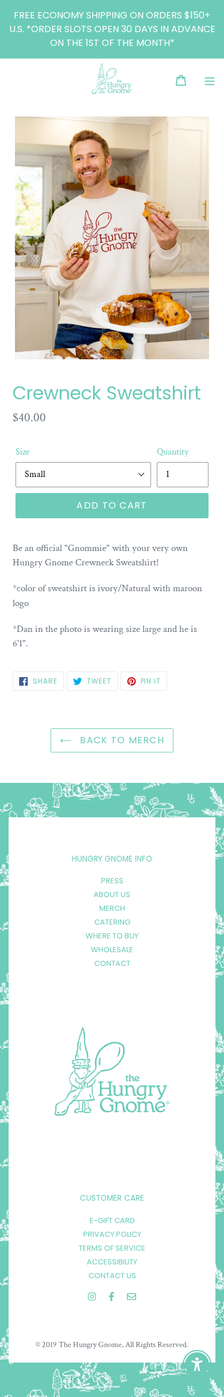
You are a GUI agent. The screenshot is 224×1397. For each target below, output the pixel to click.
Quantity (172, 452)
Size (23, 452)
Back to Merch (120, 740)
